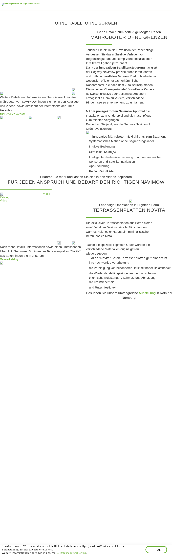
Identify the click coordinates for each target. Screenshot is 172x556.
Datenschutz (38, 536)
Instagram (37, 501)
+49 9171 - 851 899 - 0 (33, 410)
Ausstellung (148, 293)
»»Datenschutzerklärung (71, 552)
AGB (55, 536)
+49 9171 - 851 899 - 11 (33, 416)
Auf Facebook (14, 501)
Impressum (13, 536)
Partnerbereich (115, 536)
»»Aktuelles (106, 421)
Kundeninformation (80, 536)
